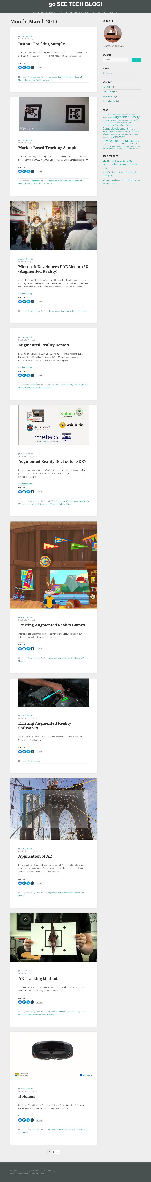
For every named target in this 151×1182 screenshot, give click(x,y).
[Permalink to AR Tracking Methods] (53, 937)
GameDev (77, 385)
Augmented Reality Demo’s (43, 345)
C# (64, 77)
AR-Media (70, 501)
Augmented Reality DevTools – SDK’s (52, 461)
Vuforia (62, 504)
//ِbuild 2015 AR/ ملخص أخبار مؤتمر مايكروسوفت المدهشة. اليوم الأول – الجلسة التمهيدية (121, 164)
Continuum (106, 122)
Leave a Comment (26, 36)
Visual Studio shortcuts (127, 146)
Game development (74, 77)
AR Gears (113, 114)
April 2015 (107, 87)
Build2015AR (131, 120)
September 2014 (110, 101)
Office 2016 (106, 144)
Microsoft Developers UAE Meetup (31, 80)
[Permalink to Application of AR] (53, 809)
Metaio (85, 385)
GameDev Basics (124, 125)
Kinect (65, 1129)
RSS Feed (40, 1174)
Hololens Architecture (110, 132)
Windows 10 (112, 148)
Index (85, 311)
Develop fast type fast (127, 122)
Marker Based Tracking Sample (47, 147)
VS (135, 146)
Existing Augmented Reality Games (51, 625)
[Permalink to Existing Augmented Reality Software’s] (53, 693)
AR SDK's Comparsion (56, 501)
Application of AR (35, 856)
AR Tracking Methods (38, 978)
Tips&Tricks (117, 144)
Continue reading (25, 293)
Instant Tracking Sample (41, 44)
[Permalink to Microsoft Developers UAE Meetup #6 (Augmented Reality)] (53, 225)
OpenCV (49, 388)
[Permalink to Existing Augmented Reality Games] (53, 564)
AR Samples (53, 385)
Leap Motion (121, 134)
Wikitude (69, 504)
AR (49, 311)
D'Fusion (21, 504)
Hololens (26, 1096)
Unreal (129, 144)
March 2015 (108, 92)
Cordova (113, 122)
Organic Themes (28, 1174)
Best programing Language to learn (112, 120)
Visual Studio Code (114, 146)
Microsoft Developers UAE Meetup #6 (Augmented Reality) (53, 269)
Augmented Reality (55, 77)
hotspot (107, 134)
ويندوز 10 (137, 148)
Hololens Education (125, 132)
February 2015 (109, 96)
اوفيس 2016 (126, 148)
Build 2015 (125, 120)
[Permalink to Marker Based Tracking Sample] (53, 114)
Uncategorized (34, 77)
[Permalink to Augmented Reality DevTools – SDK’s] (53, 425)
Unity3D (49, 80)
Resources (107, 73)
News (138, 141)
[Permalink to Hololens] (53, 1056)
